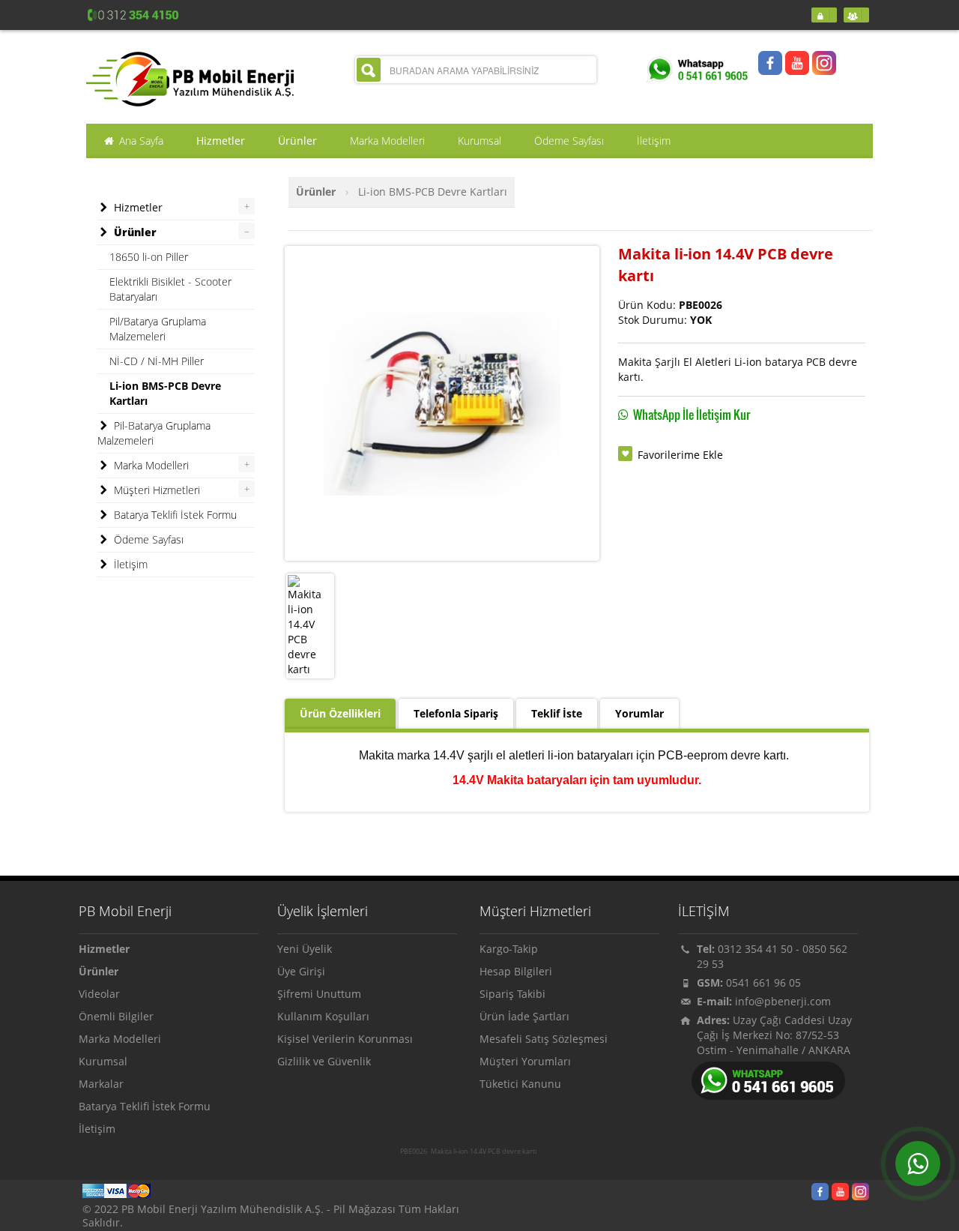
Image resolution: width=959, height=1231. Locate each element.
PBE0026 (413, 1151)
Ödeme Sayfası (147, 539)
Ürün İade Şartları (524, 1016)
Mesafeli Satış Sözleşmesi (544, 1039)
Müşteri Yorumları (525, 1061)
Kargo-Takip (509, 949)
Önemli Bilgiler (116, 1016)
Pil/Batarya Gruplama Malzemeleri (157, 328)
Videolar (99, 994)
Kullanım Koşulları (323, 1016)
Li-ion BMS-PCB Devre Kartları (432, 191)
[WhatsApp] (917, 1163)
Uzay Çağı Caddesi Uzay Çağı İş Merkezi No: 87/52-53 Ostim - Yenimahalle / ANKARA (774, 1035)
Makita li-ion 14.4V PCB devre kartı (483, 1151)
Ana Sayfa (139, 140)
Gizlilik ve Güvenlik (324, 1061)
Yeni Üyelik (304, 949)
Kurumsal (103, 1061)
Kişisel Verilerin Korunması (345, 1039)
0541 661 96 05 (763, 982)
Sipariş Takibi (512, 994)
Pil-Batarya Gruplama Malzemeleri (154, 433)
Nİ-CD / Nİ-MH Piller (156, 361)
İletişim (129, 564)
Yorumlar (639, 713)
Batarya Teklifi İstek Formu (174, 515)
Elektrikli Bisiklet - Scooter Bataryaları (170, 289)
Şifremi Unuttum (319, 994)
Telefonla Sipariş (456, 713)
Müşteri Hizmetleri (155, 490)
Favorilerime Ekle (680, 455)
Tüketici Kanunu (520, 1084)
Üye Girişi (301, 971)
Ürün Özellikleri (340, 713)
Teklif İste (556, 713)
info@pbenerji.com (783, 1001)
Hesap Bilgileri (516, 971)
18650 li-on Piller (148, 257)
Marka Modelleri (150, 465)
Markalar (101, 1084)
